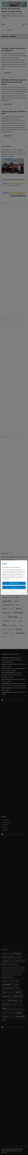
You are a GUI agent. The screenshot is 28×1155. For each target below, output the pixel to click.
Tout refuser (14, 587)
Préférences (14, 591)
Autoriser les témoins (14, 583)
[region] (14, 577)
